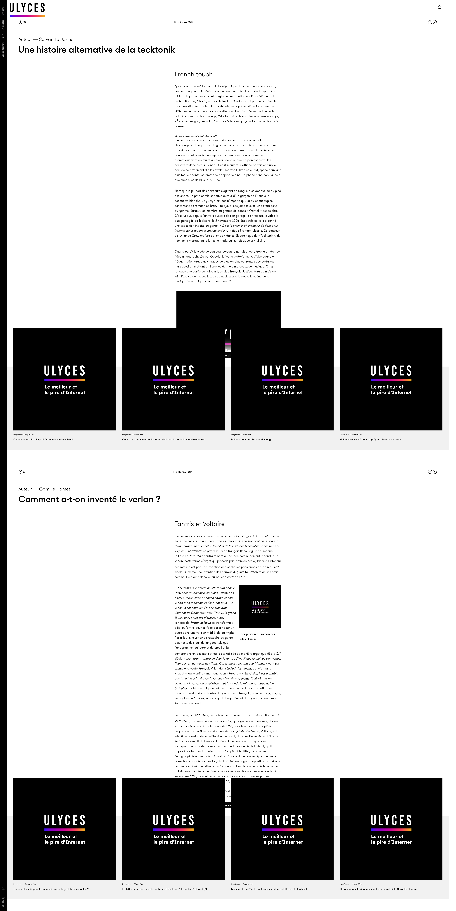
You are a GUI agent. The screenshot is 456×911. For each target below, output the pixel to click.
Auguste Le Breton (245, 572)
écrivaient (195, 551)
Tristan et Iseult (200, 623)
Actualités (2, 10)
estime (245, 678)
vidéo (271, 216)
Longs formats (2, 49)
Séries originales (2, 29)
